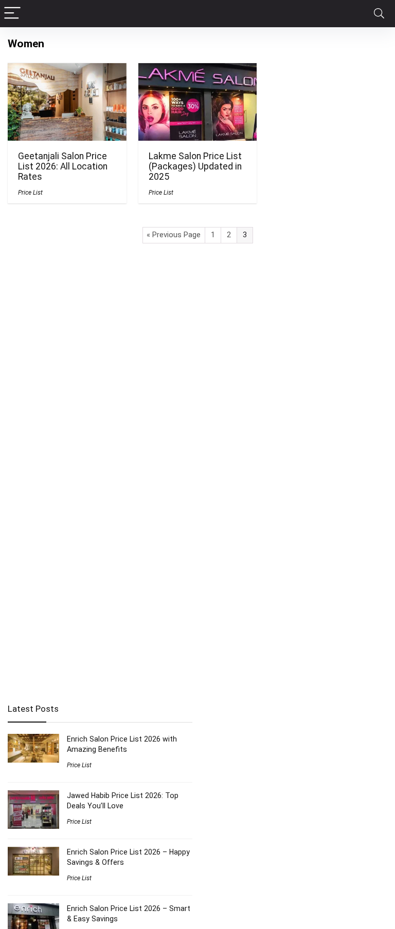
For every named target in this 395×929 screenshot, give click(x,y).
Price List (30, 192)
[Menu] (12, 13)
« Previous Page (174, 234)
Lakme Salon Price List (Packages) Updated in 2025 (195, 166)
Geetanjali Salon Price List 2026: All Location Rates (62, 166)
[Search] (379, 13)
